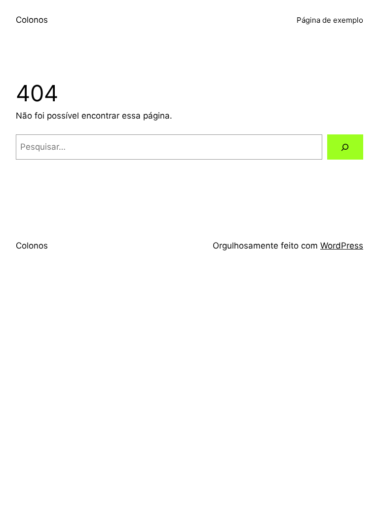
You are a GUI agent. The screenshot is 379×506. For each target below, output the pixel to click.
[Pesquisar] (345, 147)
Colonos (32, 20)
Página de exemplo (330, 20)
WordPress (341, 246)
